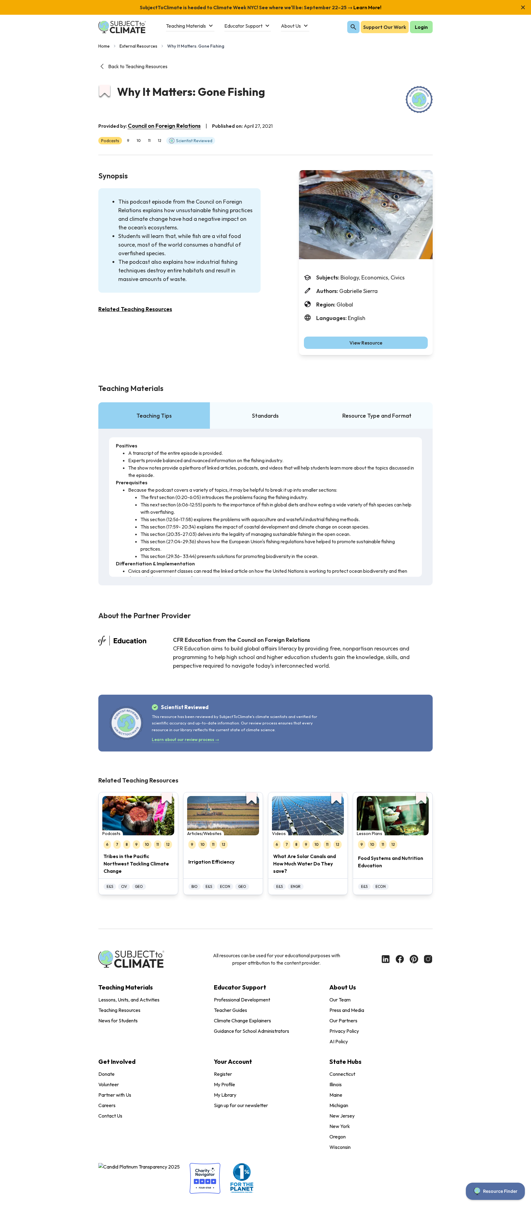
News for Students (118, 1020)
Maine (335, 1095)
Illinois (335, 1084)
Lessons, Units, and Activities (128, 1000)
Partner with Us (114, 1095)
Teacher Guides (230, 1010)
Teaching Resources (119, 1010)
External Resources (138, 46)
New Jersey (342, 1116)
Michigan (338, 1105)
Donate (106, 1074)
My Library (225, 1095)
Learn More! (366, 7)
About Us (342, 987)
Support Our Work (384, 27)
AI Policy (338, 1041)
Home (104, 46)
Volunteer (108, 1084)
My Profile (224, 1084)
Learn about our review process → (185, 739)
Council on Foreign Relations (164, 125)
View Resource (365, 343)
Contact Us (110, 1116)
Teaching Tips (154, 415)
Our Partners (343, 1020)
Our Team (340, 1000)
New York (339, 1126)
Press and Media (346, 1010)
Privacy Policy (344, 1031)
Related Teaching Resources (135, 309)
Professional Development (242, 1000)
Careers (107, 1105)
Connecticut (342, 1074)
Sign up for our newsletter (241, 1105)
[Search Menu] (353, 27)
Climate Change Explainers (242, 1020)
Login (421, 27)
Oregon (337, 1137)
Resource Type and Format (376, 415)
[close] (523, 7)
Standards (265, 415)
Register (223, 1074)
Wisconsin (340, 1147)
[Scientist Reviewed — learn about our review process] (419, 99)
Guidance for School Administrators (251, 1031)
